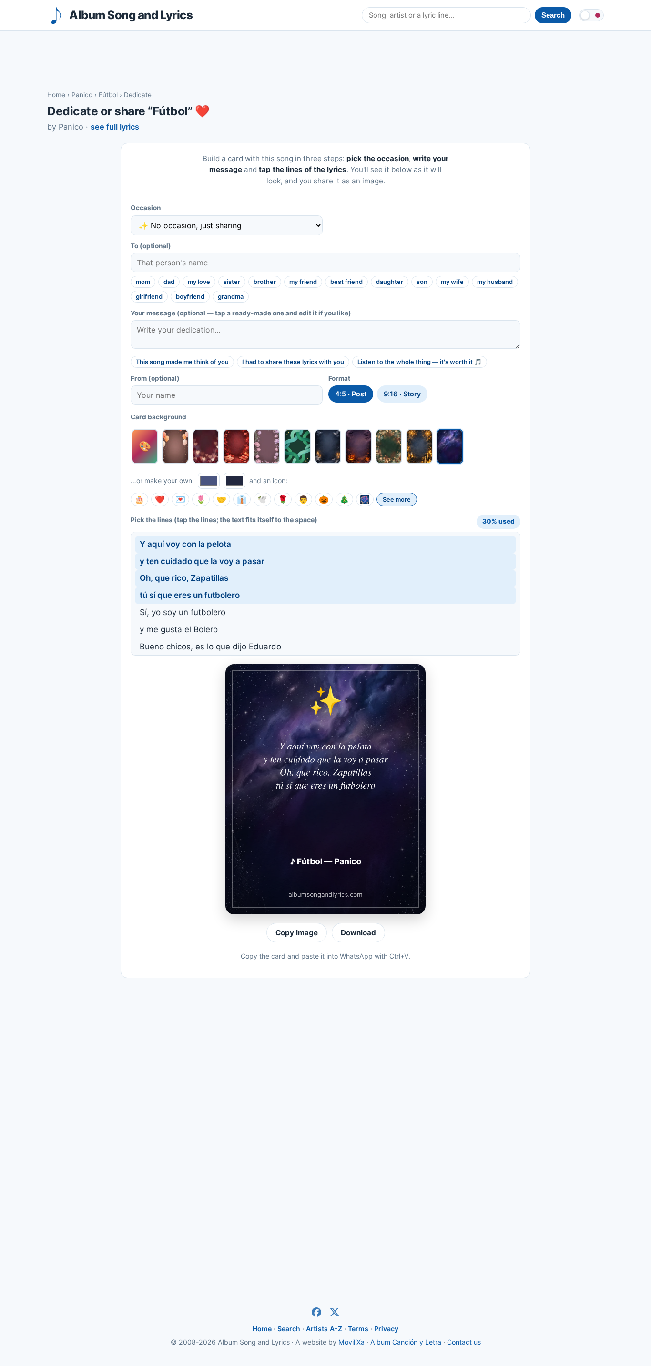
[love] (206, 446)
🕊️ (262, 499)
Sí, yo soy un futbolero (182, 612)
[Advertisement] (325, 60)
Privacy (386, 1329)
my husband (495, 281)
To (151, 246)
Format (339, 378)
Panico (81, 95)
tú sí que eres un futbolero (190, 595)
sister (232, 281)
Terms (358, 1329)
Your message (241, 313)
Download (358, 932)
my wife (452, 281)
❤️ (160, 499)
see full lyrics (115, 127)
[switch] (591, 15)
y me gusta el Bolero (179, 629)
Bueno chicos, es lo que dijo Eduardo (210, 646)
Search (288, 1329)
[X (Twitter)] (334, 1312)
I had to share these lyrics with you (293, 361)
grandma (231, 296)
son (422, 281)
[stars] (450, 446)
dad (168, 281)
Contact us (464, 1342)
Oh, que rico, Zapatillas (184, 578)
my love (199, 281)
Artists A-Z (324, 1329)
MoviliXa (351, 1342)
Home (56, 95)
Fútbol (108, 95)
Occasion (146, 208)
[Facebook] (316, 1312)
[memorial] (328, 446)
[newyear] (419, 446)
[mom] (267, 446)
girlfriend (149, 296)
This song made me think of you (182, 361)
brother (265, 281)
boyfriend (190, 296)
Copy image (296, 932)
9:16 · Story (402, 394)
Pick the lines (224, 520)
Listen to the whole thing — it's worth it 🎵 (419, 361)
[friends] (297, 446)
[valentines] (236, 446)
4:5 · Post (350, 394)
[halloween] (358, 446)
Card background (158, 417)
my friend (303, 281)
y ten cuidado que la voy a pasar (202, 561)
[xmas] (389, 446)
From (155, 378)
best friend (346, 281)
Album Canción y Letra (405, 1342)
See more (397, 499)
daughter (389, 281)
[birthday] (175, 446)
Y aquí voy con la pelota (185, 544)
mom (143, 281)
